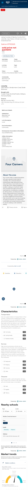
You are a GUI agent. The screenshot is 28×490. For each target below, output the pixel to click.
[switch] (18, 33)
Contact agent (5, 33)
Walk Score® (17, 266)
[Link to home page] (8, 2)
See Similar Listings (8, 56)
